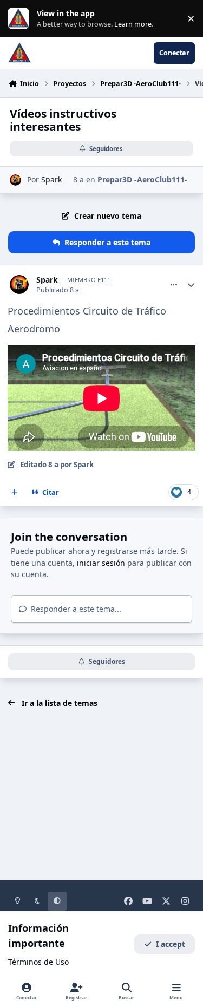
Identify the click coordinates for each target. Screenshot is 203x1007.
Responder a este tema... (75, 609)
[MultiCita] (14, 492)
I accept (170, 944)
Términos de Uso (38, 962)
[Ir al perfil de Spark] (15, 180)
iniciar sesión (101, 563)
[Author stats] (191, 285)
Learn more (21, 19)
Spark (51, 179)
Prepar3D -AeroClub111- (142, 179)
